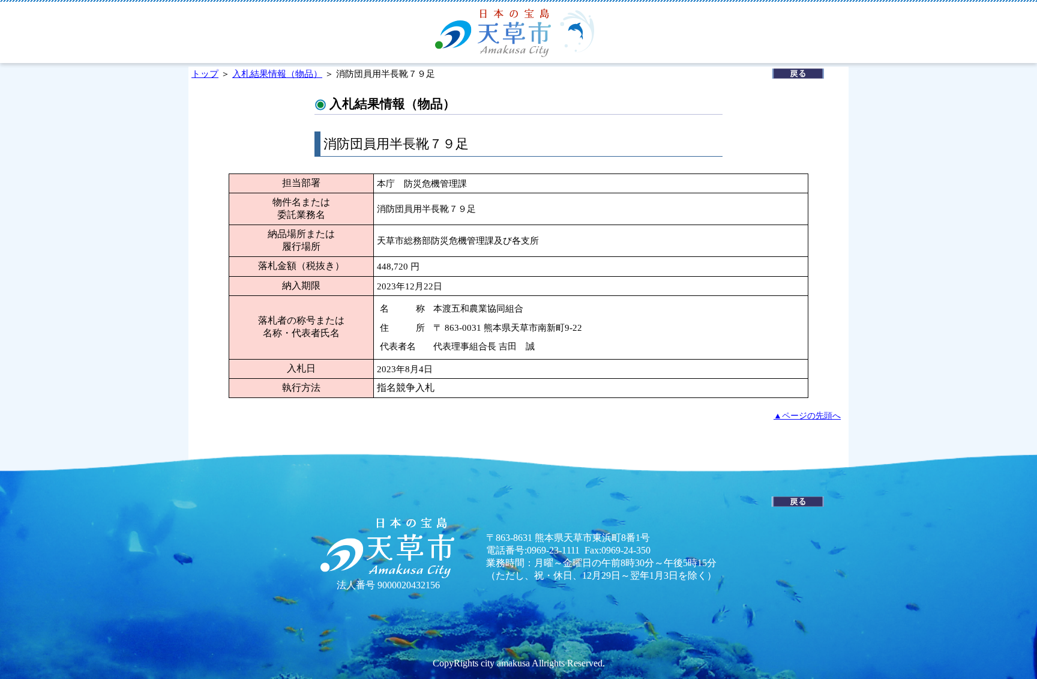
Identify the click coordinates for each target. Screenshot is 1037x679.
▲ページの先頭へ (807, 415)
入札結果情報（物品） (277, 73)
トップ (204, 73)
